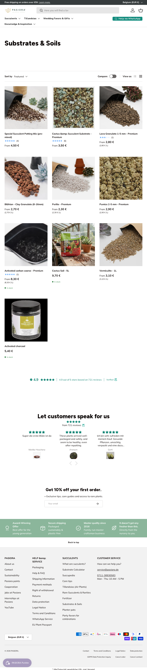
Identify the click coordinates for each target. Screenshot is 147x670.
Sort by (8, 76)
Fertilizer (67, 598)
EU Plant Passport (42, 624)
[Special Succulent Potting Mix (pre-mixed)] (26, 107)
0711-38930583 (106, 575)
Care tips (67, 581)
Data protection (40, 601)
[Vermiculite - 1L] (120, 244)
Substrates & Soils (72, 604)
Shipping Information (43, 578)
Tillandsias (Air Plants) (74, 586)
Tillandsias (30, 18)
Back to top (73, 542)
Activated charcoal (15, 346)
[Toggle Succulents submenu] (19, 18)
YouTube (9, 607)
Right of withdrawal (43, 590)
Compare (103, 76)
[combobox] (77, 10)
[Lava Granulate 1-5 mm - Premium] (120, 107)
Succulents (11, 18)
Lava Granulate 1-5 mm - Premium (118, 133)
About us (9, 563)
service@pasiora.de (108, 569)
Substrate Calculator (73, 569)
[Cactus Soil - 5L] (73, 244)
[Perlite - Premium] (73, 178)
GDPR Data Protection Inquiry (99, 657)
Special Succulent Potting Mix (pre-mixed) (24, 135)
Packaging (38, 567)
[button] (141, 10)
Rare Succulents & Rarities (76, 592)
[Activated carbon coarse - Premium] (26, 244)
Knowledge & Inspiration (18, 24)
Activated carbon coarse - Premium (24, 270)
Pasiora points (12, 581)
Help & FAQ (38, 573)
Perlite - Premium (61, 204)
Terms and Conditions (43, 613)
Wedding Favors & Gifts (56, 18)
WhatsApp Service (42, 619)
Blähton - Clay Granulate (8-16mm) (24, 204)
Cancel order (120, 657)
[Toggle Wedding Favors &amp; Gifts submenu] (72, 18)
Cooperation (11, 586)
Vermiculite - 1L (108, 270)
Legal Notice (39, 607)
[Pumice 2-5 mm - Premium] (120, 178)
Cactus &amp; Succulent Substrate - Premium (72, 135)
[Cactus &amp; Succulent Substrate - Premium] (73, 107)
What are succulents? (74, 563)
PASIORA (14, 651)
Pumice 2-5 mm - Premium (113, 204)
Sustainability (12, 575)
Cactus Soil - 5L (60, 270)
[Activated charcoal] (26, 320)
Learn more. (44, 2)
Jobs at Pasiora (13, 592)
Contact (9, 569)
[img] (73, 421)
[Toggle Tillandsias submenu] (38, 18)
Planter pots (69, 609)
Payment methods (42, 584)
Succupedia (68, 575)
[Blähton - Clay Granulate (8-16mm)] (26, 178)
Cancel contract (136, 657)
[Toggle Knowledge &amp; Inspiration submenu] (34, 24)
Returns (36, 596)
